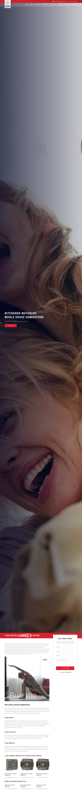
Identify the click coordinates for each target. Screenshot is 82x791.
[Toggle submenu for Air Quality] (55, 4)
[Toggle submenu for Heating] (40, 4)
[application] (27, 679)
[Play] (6, 700)
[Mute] (46, 700)
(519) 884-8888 (74, 1)
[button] (11, 325)
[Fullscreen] (47, 700)
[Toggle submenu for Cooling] (47, 4)
